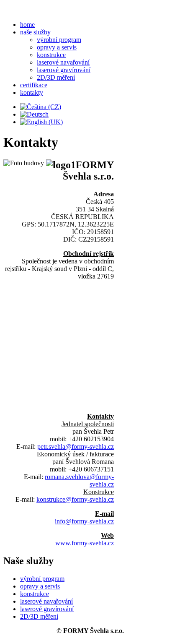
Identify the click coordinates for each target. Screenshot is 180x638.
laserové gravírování (63, 69)
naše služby (35, 32)
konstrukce (51, 54)
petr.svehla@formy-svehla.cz (75, 446)
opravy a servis (57, 47)
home (27, 24)
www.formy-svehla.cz (84, 543)
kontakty (31, 92)
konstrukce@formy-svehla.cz (75, 499)
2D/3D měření (56, 77)
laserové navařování (63, 62)
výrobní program (59, 39)
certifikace (33, 85)
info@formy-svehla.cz (84, 521)
